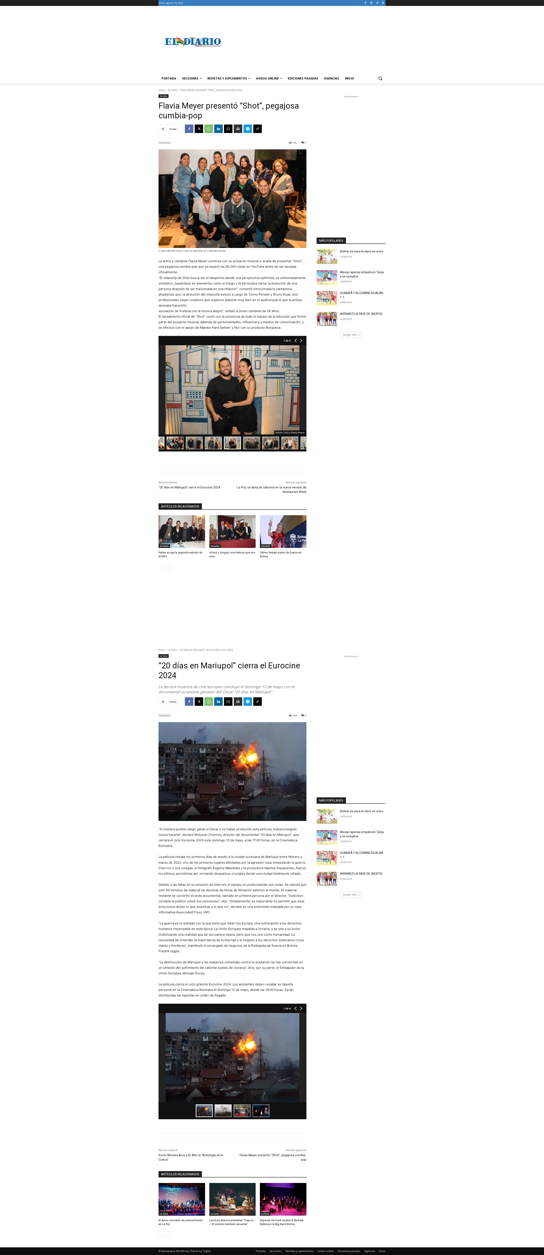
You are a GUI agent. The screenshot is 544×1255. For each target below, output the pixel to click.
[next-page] (168, 566)
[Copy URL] (257, 129)
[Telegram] (248, 129)
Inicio (162, 90)
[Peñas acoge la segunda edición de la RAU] (182, 531)
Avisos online (326, 1251)
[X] (383, 3)
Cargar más (350, 335)
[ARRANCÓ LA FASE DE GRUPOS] (327, 319)
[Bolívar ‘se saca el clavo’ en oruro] (327, 256)
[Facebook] (365, 3)
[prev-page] (161, 566)
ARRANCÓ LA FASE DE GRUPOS (361, 314)
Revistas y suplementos (300, 1251)
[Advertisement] (306, 41)
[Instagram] (371, 3)
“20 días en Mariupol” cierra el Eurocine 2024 (189, 487)
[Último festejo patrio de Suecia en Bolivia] (283, 531)
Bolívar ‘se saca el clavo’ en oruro (361, 251)
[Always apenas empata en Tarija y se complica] (327, 277)
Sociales (172, 90)
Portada (261, 1251)
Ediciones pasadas (349, 1251)
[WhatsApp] (208, 129)
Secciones (276, 1251)
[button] (380, 78)
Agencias (369, 1251)
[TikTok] (377, 3)
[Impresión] (238, 129)
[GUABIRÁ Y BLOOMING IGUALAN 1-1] (327, 298)
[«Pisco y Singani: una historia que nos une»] (232, 531)
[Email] (228, 129)
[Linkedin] (218, 129)
